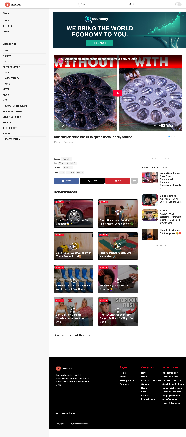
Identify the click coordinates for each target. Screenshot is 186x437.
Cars (5, 50)
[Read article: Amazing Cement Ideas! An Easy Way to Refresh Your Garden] (73, 279)
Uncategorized (11, 139)
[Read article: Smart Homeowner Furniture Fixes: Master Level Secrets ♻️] (117, 213)
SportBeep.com (170, 399)
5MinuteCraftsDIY (67, 163)
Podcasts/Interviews (15, 106)
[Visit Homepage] (18, 4)
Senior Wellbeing (12, 111)
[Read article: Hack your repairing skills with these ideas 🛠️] (117, 246)
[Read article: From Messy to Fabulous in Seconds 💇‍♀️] (117, 279)
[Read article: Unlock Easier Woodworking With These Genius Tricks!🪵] (73, 246)
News (6, 100)
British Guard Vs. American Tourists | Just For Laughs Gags (171, 198)
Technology (10, 128)
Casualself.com (170, 377)
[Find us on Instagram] (175, 423)
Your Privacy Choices (66, 413)
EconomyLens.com (171, 392)
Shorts (7, 122)
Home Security (11, 78)
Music (6, 95)
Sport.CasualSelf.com (173, 384)
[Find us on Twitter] (171, 423)
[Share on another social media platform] (134, 181)
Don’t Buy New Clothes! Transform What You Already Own (71, 318)
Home (6, 20)
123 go (70, 172)
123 (62, 172)
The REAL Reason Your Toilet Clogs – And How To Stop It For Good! (116, 318)
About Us (124, 377)
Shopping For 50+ (12, 117)
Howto (6, 84)
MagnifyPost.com (171, 395)
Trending (7, 26)
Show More (161, 245)
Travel (6, 134)
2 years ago (68, 142)
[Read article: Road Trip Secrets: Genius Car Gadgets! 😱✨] (73, 213)
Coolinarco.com (170, 373)
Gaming (7, 73)
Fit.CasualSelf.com (171, 380)
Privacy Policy (127, 380)
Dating (6, 61)
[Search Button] (131, 4)
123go (80, 172)
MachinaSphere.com (172, 388)
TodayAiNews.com (171, 403)
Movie (6, 89)
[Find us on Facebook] (167, 423)
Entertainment (11, 67)
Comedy (7, 56)
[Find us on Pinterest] (178, 423)
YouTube (67, 159)
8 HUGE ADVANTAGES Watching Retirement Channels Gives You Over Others (170, 216)
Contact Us (125, 384)
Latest (6, 31)
